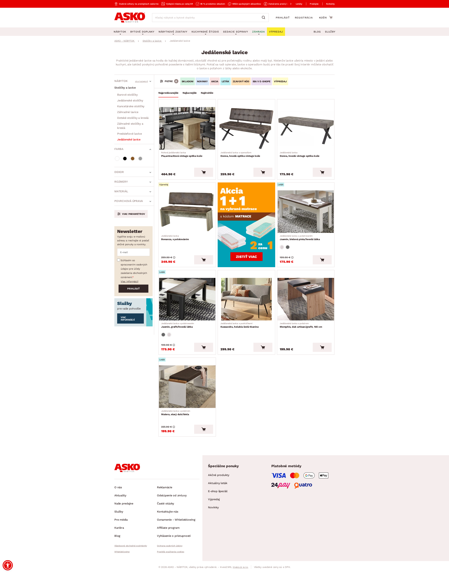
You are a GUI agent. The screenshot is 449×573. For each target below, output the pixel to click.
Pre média (121, 519)
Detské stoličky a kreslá (133, 118)
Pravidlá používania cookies (170, 552)
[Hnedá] (132, 158)
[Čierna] (125, 158)
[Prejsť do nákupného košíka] (326, 17)
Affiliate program (168, 527)
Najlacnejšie (190, 92)
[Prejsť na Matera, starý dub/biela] (187, 386)
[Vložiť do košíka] (203, 172)
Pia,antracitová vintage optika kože (181, 154)
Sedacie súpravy (235, 31)
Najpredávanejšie (168, 92)
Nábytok (121, 81)
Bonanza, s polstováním (175, 238)
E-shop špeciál (217, 491)
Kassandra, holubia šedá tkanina (239, 325)
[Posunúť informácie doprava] (288, 4)
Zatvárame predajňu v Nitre (282, 4)
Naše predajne (123, 503)
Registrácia (304, 17)
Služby (330, 31)
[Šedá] (140, 158)
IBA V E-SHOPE (261, 81)
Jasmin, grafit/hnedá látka (177, 325)
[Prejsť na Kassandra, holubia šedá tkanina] (246, 299)
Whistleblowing (121, 552)
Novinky (213, 507)
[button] (8, 565)
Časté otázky (165, 503)
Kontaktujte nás (167, 511)
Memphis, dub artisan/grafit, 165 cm (301, 325)
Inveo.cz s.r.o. (240, 567)
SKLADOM (187, 81)
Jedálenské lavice (128, 139)
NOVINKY (202, 81)
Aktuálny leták (217, 483)
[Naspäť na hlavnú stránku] (129, 17)
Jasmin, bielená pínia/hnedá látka (300, 238)
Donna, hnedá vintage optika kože (299, 154)
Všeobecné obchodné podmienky (130, 546)
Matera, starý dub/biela (175, 413)
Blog (317, 31)
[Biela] (117, 158)
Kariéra (119, 527)
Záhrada (258, 31)
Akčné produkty (218, 475)
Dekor (119, 172)
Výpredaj (214, 499)
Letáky (299, 4)
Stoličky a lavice (125, 87)
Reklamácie (164, 487)
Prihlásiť (283, 17)
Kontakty (330, 4)
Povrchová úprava (128, 201)
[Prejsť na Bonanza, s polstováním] (187, 211)
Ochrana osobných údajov (169, 546)
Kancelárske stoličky (130, 106)
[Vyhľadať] (264, 17)
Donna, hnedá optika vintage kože (240, 154)
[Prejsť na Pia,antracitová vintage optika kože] (187, 128)
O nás (118, 487)
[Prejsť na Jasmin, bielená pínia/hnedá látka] (305, 211)
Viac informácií (129, 281)
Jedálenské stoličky (130, 100)
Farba (118, 149)
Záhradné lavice (127, 112)
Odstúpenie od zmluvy (172, 495)
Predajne (314, 4)
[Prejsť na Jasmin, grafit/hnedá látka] (187, 299)
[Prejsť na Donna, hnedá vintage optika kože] (305, 128)
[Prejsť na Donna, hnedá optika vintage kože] (246, 128)
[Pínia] (282, 247)
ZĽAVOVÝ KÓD (241, 81)
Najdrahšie (207, 92)
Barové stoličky (127, 94)
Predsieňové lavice (129, 133)
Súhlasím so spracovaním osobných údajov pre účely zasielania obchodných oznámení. (134, 269)
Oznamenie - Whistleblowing (176, 519)
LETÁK (225, 81)
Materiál (121, 191)
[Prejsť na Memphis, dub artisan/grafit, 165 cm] (305, 299)
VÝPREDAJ (280, 81)
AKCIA (214, 81)
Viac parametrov (133, 214)
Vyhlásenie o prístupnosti (174, 535)
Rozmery (121, 181)
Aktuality (120, 495)
